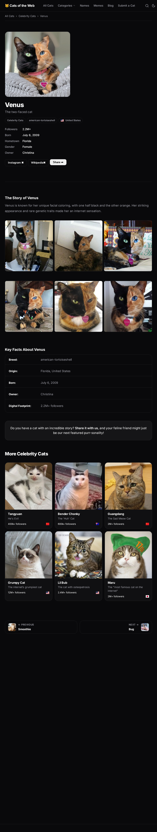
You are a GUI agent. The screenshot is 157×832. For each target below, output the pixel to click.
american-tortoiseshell (42, 120)
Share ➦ (58, 162)
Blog (110, 5)
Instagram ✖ (16, 162)
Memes (98, 5)
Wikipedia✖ (38, 162)
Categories (65, 5)
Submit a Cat (126, 5)
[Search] (147, 5)
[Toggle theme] (153, 5)
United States (73, 120)
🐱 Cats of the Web (20, 5)
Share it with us (86, 428)
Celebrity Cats (27, 16)
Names (84, 5)
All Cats (48, 5)
